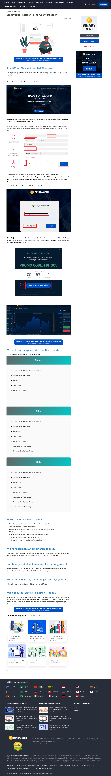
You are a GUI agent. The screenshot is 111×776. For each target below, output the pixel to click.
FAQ (94, 765)
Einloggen (45, 765)
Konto (61, 765)
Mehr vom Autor (37, 616)
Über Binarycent (21, 765)
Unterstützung (59, 2)
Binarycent (10, 765)
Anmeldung (39, 2)
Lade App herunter (10, 6)
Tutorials (32, 6)
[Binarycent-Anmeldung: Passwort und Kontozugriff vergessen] (37, 627)
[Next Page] (11, 670)
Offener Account (89, 41)
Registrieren (21, 2)
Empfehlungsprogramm (24, 768)
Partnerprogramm (33, 765)
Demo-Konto (11, 768)
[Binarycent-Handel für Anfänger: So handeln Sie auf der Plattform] (58, 627)
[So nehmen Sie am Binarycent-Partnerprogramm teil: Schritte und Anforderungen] (37, 652)
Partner (67, 765)
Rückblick (70, 2)
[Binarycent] (89, 31)
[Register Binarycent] (89, 62)
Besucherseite (89, 35)
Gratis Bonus (90, 46)
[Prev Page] (8, 670)
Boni (13, 2)
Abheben (30, 2)
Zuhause (6, 2)
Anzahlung (49, 2)
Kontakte (75, 765)
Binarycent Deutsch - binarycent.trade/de (19, 774)
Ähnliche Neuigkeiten (17, 616)
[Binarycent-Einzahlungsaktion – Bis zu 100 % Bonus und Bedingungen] (9, 709)
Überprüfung (23, 6)
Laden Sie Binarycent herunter (43, 768)
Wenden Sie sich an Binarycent (42, 774)
